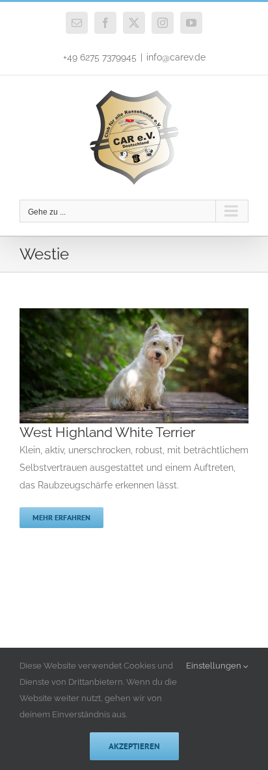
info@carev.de (176, 57)
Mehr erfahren (61, 517)
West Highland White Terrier (107, 432)
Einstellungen (214, 665)
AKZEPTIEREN (134, 746)
